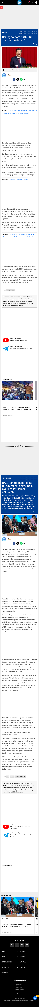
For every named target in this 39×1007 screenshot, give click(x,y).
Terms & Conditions (19, 989)
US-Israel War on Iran (20, 776)
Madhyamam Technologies (16, 1000)
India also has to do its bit (19, 179)
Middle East (6, 478)
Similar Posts (6, 895)
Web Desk (10, 76)
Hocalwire (32, 1000)
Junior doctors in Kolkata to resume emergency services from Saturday (17, 408)
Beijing (8, 290)
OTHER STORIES (7, 379)
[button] (2, 2)
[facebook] (14, 79)
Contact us (19, 986)
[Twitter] (17, 79)
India (4, 402)
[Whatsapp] (21, 79)
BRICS (13, 290)
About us (18, 984)
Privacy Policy (19, 987)
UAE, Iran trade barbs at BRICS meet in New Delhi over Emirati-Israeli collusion (17, 487)
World (4, 32)
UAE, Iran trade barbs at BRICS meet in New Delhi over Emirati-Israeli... (16, 925)
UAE (8, 776)
